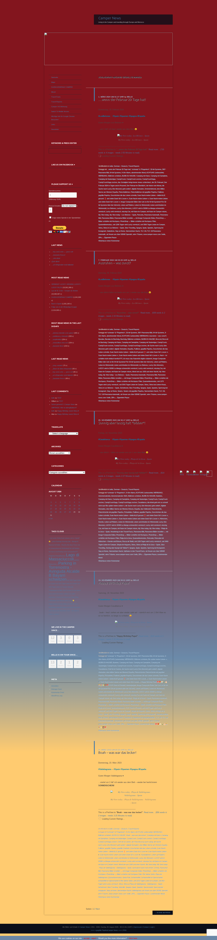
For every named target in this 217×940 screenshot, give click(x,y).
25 (56, 512)
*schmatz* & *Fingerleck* (140, 169)
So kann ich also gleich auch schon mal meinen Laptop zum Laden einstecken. (65, 594)
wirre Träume (137, 234)
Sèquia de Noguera (123, 544)
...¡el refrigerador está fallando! (62, 375)
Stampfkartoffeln (162, 714)
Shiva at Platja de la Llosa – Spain (148, 544)
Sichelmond (124, 388)
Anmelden (54, 686)
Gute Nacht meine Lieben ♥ (139, 198)
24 (51, 512)
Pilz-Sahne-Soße (149, 874)
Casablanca (104, 439)
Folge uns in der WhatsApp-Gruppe (64, 307)
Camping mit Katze (143, 176)
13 (65, 505)
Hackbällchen (146, 855)
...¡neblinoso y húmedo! (59, 336)
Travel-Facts (56, 97)
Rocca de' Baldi (127, 541)
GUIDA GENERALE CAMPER (62, 87)
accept (86, 938)
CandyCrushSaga (148, 179)
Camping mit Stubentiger (107, 179)
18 (56, 509)
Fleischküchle (156, 509)
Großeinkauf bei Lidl (68, 548)
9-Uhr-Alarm (125, 172)
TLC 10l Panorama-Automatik (108, 394)
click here (133, 938)
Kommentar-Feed (57, 692)
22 (74, 509)
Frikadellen (128, 512)
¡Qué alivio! (55, 261)
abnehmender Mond (138, 172)
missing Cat (126, 211)
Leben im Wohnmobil (141, 205)
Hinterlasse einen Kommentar (108, 241)
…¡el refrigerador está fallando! (62, 265)
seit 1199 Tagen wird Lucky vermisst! (147, 541)
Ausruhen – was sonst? (114, 263)
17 (51, 509)
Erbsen (130, 509)
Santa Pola (126, 877)
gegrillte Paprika (104, 195)
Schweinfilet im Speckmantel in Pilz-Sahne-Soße (115, 881)
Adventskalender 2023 (119, 496)
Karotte (100, 522)
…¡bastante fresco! (58, 255)
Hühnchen (163, 518)
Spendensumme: (55, 191)
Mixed (53, 92)
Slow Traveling (130, 228)
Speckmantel (148, 887)
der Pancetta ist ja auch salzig (142, 842)
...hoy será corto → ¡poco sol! (62, 372)
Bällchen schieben (114, 176)
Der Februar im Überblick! (136, 185)
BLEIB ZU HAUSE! (128, 176)
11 (56, 505)
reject (94, 938)
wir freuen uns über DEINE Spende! (119, 234)
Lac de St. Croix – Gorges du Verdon (64, 291)
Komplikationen (61, 556)
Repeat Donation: (55, 206)
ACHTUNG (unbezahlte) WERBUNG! (135, 336)
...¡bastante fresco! (58, 378)
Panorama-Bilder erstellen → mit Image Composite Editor (134, 218)
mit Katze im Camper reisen (156, 211)
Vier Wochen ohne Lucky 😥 (65, 600)
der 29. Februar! (157, 182)
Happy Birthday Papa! (113, 583)
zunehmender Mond (147, 724)
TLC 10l (143, 231)
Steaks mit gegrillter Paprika (133, 391)
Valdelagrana (105, 769)
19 (60, 509)
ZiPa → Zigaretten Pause (107, 237)
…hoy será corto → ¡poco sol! (62, 252)
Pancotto (140, 215)
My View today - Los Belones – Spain (123, 215)
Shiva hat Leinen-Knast (157, 384)
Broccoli (158, 339)
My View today (103, 215)
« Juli (50, 518)
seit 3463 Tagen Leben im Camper (118, 711)
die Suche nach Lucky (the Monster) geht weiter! (142, 505)
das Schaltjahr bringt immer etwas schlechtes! (134, 182)
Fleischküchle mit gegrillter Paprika (110, 512)
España (141, 116)
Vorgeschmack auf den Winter (58, 604)
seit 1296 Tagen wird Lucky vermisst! (126, 224)
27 (65, 512)
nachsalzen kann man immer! (143, 868)
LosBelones (104, 116)
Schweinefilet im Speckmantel (152, 877)
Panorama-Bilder (108, 218)
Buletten (159, 496)
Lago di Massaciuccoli (64, 557)
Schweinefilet (136, 877)
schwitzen (58, 579)
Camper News (109, 18)
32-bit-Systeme (155, 169)
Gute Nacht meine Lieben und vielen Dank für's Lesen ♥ (139, 355)
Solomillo (122, 887)
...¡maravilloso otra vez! (59, 343)
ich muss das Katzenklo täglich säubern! (137, 358)
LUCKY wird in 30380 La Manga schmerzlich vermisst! (117, 368)
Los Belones (111, 208)
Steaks (120, 391)
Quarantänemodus (105, 224)
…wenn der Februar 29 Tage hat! (122, 99)
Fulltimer (160, 192)
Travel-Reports (133, 166)
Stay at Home (120, 231)
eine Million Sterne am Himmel (116, 509)
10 (51, 505)
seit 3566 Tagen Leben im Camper (152, 224)
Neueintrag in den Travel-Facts (121, 531)
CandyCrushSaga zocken (107, 182)
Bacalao (101, 339)
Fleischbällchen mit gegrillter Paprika (144, 192)
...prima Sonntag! (56, 541)
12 (60, 505)
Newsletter (55, 129)
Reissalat (150, 538)
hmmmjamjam (131, 685)
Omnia (156, 868)
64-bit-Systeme (115, 172)
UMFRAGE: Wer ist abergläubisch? (64, 408)
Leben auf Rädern (127, 205)
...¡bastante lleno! (57, 346)
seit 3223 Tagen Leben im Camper (146, 881)
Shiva (100, 228)
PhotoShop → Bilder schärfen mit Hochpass (132, 535)
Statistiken (110, 231)
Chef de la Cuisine (114, 669)
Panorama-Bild (151, 375)
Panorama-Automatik (151, 215)
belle (130, 97)
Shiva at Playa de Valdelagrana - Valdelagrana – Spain (143, 884)
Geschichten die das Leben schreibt (123, 195)
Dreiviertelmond (150, 189)
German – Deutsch (120, 166)
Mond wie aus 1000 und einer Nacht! (145, 371)
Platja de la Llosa (126, 538)
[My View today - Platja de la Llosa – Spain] (133, 459)
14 (70, 505)
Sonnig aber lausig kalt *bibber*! (121, 423)
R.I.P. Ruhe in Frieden (133, 708)
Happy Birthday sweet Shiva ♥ (68, 411)
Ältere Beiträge (162, 912)
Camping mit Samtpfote (159, 176)
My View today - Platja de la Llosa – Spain (136, 698)
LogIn (152, 927)
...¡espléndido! (56, 339)
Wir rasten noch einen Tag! (68, 607)
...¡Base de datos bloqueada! (61, 369)
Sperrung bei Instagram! (155, 548)
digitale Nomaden (138, 189)
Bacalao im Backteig (112, 339)
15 (74, 505)
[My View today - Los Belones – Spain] (133, 135)
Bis (68, 545)
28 (70, 512)
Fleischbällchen (124, 192)
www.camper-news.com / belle (154, 234)
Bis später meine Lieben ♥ (157, 659)
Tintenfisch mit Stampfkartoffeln (143, 717)
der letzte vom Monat (153, 185)
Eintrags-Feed (56, 689)
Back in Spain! (56, 304)
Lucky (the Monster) (124, 208)
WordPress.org (56, 696)
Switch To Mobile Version (60, 111)
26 (60, 512)
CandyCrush (121, 179)
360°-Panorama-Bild (145, 332)
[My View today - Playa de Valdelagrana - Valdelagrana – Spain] (133, 795)
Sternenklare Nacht (133, 231)
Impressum (138, 927)
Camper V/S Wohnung (59, 106)
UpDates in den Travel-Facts (134, 551)
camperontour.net (56, 548)
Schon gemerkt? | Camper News (63, 404)
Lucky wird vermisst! (113, 211)
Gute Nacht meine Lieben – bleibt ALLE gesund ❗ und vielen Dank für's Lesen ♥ (139, 352)
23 (79, 509)
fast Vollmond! (146, 509)
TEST (59, 398)
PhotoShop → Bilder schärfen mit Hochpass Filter (138, 221)
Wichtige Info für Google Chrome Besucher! (63, 117)
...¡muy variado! (57, 365)
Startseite (54, 77)
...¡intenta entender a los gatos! (62, 333)
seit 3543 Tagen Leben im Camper (131, 384)
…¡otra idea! (55, 258)
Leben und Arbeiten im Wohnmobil (126, 365)
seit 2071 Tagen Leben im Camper (66, 583)
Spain (116, 116)
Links (53, 124)
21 (70, 509)
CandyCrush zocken (134, 179)
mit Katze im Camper (138, 211)
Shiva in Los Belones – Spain (113, 228)
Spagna (133, 116)
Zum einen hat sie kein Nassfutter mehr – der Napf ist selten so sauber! (64, 611)
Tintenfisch (128, 717)
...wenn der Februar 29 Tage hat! (118, 169)
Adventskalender (104, 496)
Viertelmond (118, 721)
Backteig (123, 339)
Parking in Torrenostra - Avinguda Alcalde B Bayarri (64, 569)
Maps (53, 82)
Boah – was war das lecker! (117, 752)
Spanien (124, 116)
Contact (146, 927)
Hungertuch (52, 556)
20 (65, 509)
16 (79, 505)
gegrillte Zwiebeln (123, 848)
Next (98, 909)
